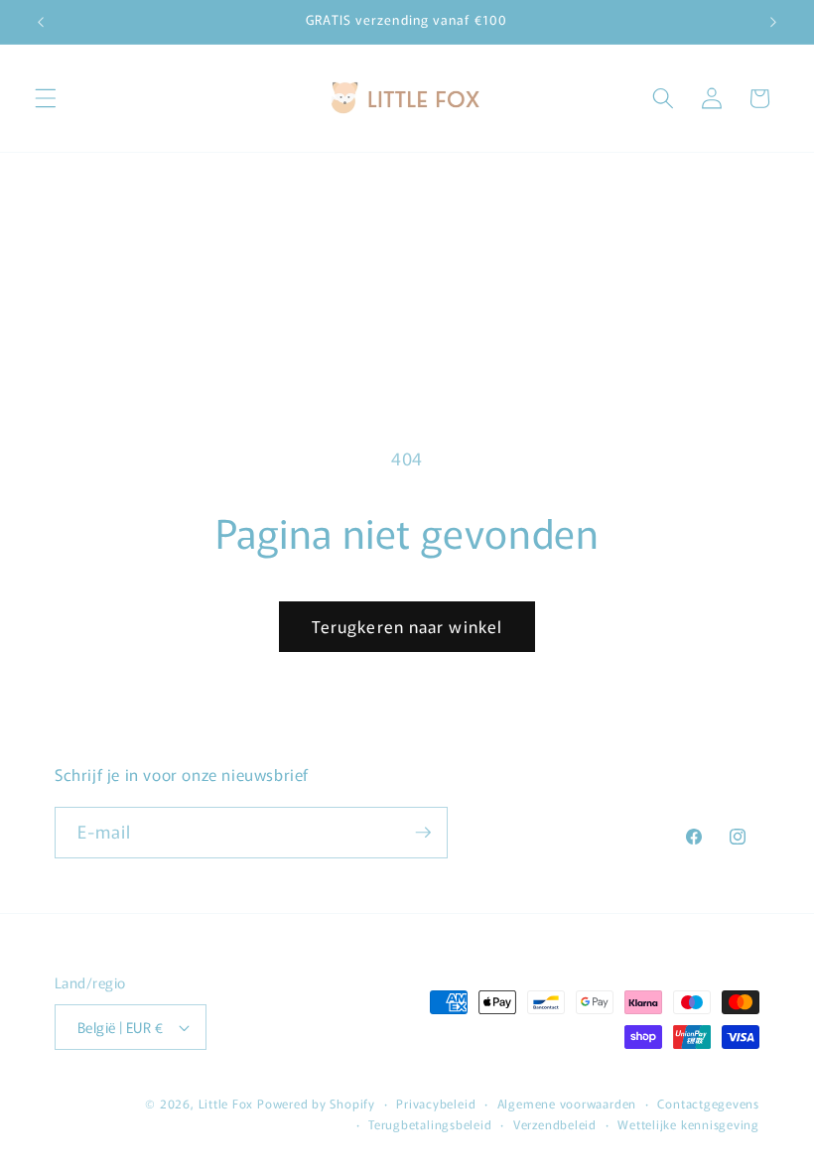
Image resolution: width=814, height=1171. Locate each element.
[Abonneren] (423, 832)
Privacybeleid (435, 1103)
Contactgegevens (708, 1103)
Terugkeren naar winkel (407, 626)
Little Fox (226, 1103)
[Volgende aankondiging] (773, 22)
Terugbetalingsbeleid (429, 1123)
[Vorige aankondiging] (41, 22)
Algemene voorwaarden (566, 1103)
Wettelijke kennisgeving (688, 1123)
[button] (45, 98)
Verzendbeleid (555, 1123)
